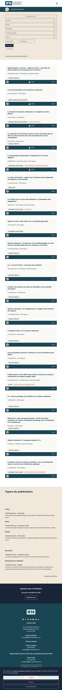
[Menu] (56, 3)
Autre (10, 384)
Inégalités (11, 187)
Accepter (31, 677)
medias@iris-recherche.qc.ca (31, 649)
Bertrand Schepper (33, 73)
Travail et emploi (13, 78)
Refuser (31, 682)
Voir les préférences (31, 686)
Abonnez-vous (31, 597)
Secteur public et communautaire (24, 384)
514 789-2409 (31, 631)
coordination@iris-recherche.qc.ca (31, 661)
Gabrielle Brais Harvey (26, 380)
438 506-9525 (31, 647)
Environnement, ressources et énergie (36, 165)
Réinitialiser (10, 49)
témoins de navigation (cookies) (21, 671)
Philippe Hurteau (20, 444)
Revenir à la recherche (50, 576)
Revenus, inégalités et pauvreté (17, 100)
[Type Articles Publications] (31, 24)
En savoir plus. (14, 673)
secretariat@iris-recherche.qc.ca (31, 637)
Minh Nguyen (23, 73)
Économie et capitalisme (15, 165)
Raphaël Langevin (32, 268)
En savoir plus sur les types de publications (16, 56)
